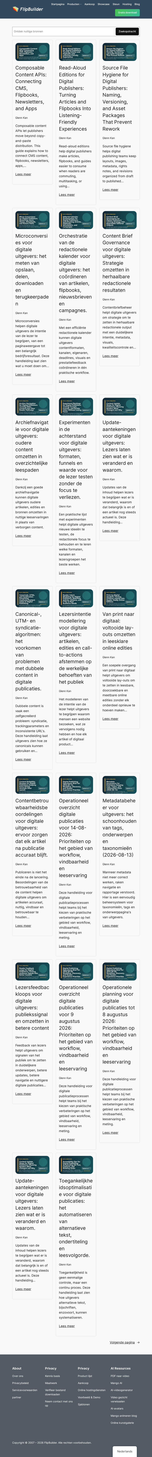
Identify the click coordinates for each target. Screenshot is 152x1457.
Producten (73, 4)
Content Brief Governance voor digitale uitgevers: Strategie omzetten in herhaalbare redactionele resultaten (118, 263)
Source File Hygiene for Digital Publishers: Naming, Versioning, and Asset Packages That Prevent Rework (117, 98)
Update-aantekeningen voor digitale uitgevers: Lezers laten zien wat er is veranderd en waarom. (119, 446)
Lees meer (23, 174)
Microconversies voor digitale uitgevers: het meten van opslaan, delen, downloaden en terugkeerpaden (32, 270)
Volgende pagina (125, 1342)
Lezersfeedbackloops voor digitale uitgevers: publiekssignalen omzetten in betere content (32, 1007)
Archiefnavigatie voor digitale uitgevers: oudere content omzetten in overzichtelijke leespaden (32, 446)
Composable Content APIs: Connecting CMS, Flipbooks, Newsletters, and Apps (31, 88)
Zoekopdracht (127, 31)
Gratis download (127, 12)
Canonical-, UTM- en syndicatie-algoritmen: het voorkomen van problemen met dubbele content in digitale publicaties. (29, 651)
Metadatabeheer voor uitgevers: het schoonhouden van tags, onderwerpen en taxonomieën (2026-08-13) (119, 828)
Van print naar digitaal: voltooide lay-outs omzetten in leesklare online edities (119, 631)
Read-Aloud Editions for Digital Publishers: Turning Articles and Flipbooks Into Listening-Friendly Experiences (75, 98)
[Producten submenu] (81, 4)
